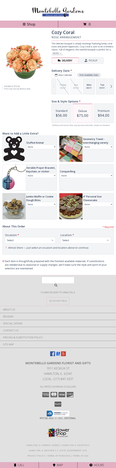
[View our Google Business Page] (58, 355)
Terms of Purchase (58, 455)
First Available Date (88, 75)
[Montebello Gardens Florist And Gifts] (58, 16)
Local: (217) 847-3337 (58, 379)
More (56, 53)
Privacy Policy (36, 455)
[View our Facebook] (52, 355)
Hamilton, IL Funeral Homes (43, 445)
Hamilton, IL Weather (41, 450)
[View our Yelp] (63, 355)
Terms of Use (81, 455)
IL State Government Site (72, 450)
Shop (31, 24)
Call (20, 465)
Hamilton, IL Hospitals (76, 445)
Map (59, 465)
